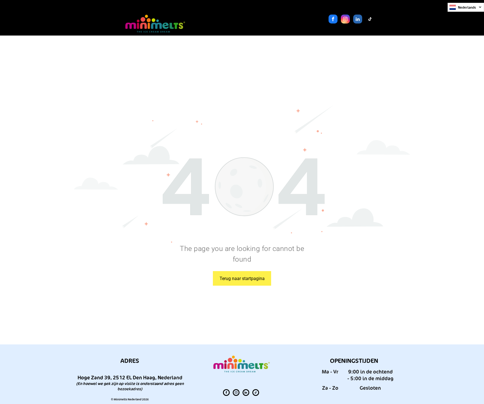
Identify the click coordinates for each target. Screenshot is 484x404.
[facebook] (333, 20)
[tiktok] (370, 20)
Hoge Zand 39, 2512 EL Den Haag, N (119, 377)
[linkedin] (357, 20)
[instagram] (345, 20)
